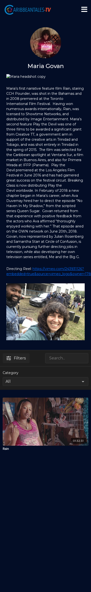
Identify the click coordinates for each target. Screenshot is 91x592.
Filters (20, 358)
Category (10, 373)
